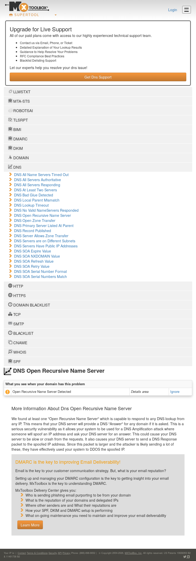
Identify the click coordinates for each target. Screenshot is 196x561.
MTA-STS (21, 101)
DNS (16, 167)
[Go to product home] (27, 6)
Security (52, 553)
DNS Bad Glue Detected (33, 194)
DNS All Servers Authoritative (37, 179)
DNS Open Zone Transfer (34, 220)
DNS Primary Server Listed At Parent (44, 225)
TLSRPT (20, 120)
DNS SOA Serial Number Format (40, 271)
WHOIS (19, 352)
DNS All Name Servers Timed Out (41, 174)
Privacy (66, 553)
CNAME (19, 342)
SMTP (18, 323)
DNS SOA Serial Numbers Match (40, 276)
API (60, 553)
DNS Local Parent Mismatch (36, 200)
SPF (16, 361)
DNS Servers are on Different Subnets (44, 240)
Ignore (174, 391)
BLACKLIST (22, 333)
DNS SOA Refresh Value (34, 261)
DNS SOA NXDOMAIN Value (37, 256)
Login (172, 9)
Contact (22, 553)
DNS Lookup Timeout (31, 205)
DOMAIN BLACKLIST (31, 305)
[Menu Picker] (186, 10)
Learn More (30, 524)
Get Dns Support (98, 76)
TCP (16, 314)
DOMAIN (20, 157)
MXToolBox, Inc (133, 553)
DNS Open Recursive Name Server (42, 215)
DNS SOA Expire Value (32, 250)
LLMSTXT (21, 91)
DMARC (20, 138)
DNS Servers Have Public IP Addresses (46, 245)
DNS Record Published (32, 230)
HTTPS (19, 295)
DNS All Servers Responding (37, 184)
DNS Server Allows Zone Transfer (41, 235)
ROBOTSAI (22, 110)
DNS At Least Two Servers (35, 189)
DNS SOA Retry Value (32, 266)
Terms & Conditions (37, 553)
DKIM (17, 148)
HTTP (17, 286)
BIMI (16, 129)
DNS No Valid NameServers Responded (46, 210)
